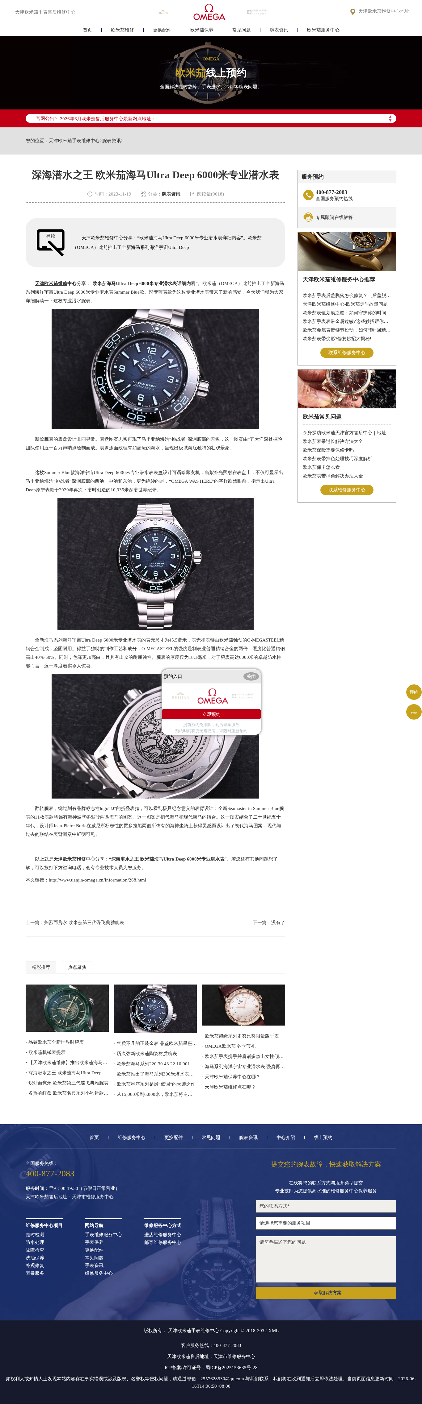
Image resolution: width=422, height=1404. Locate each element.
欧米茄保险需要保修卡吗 (328, 450)
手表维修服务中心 (103, 1235)
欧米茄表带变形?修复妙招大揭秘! (337, 338)
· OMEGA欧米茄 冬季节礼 (228, 1046)
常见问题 (241, 30)
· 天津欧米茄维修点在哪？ (229, 1086)
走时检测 (35, 1235)
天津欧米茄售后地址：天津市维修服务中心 (70, 1197)
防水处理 (35, 1242)
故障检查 (35, 1250)
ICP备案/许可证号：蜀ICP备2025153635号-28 (211, 1367)
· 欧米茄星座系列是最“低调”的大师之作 (154, 1084)
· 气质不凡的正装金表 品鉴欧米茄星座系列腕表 (155, 1043)
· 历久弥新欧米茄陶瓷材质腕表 (145, 1053)
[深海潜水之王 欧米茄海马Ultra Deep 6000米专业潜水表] (155, 1009)
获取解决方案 (328, 1292)
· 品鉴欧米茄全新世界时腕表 (55, 1042)
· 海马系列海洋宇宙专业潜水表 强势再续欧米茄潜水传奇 (243, 1066)
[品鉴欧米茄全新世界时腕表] (67, 1008)
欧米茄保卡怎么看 (321, 467)
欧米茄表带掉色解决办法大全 (333, 475)
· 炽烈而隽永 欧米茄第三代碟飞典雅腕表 (67, 1082)
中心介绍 (285, 1137)
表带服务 (35, 1273)
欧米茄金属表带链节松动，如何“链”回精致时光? (347, 330)
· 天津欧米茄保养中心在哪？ (231, 1076)
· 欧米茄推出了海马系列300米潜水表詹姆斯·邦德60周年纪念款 (155, 1074)
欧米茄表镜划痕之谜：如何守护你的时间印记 (347, 312)
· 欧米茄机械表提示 (45, 1052)
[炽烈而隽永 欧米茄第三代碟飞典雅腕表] (243, 1005)
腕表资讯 (279, 30)
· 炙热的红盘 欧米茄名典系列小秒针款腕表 (67, 1093)
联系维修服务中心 (346, 352)
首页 (87, 30)
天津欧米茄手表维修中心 (74, 140)
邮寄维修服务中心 (162, 1242)
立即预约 (211, 714)
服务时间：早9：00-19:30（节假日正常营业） (73, 1188)
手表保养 (94, 1242)
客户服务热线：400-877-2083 (211, 1345)
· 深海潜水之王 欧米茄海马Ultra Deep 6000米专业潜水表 (67, 1072)
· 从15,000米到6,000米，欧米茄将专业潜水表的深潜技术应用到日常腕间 (155, 1094)
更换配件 (162, 30)
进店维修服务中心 (162, 1235)
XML (273, 1330)
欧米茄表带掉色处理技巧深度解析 (337, 458)
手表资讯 (94, 1265)
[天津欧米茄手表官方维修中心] (209, 12)
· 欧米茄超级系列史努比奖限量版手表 (240, 1036)
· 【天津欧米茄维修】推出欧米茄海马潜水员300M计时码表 (67, 1062)
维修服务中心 (132, 1137)
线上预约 (323, 1137)
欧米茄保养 (201, 30)
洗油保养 (35, 1258)
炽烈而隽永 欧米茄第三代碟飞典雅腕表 (84, 922)
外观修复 (35, 1265)
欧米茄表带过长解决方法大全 (333, 441)
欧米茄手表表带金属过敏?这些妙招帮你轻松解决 (347, 321)
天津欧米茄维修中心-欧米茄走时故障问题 (345, 304)
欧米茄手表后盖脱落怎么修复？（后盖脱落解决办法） (347, 295)
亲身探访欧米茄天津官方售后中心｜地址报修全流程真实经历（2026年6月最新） (347, 432)
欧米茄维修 (122, 30)
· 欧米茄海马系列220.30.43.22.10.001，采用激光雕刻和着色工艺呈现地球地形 (155, 1063)
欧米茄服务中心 (323, 30)
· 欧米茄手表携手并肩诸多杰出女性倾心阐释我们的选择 (243, 1056)
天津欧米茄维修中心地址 (383, 11)
